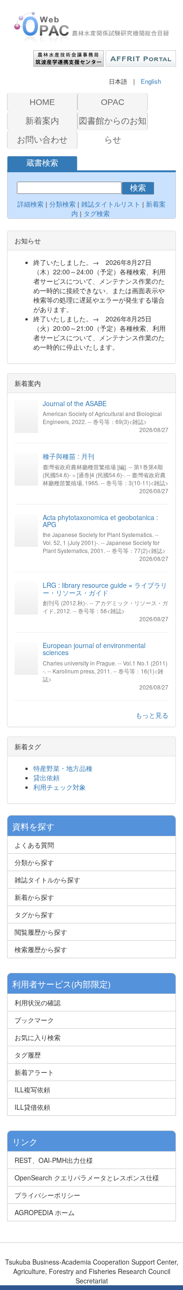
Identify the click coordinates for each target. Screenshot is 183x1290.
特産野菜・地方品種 (62, 768)
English (151, 81)
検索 (138, 188)
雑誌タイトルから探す (47, 879)
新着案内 (42, 121)
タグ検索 (98, 213)
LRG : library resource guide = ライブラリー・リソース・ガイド (105, 588)
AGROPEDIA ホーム (45, 1212)
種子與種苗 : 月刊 (68, 456)
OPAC (112, 102)
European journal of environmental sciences (94, 649)
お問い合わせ (42, 139)
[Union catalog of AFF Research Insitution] (91, 27)
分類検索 (62, 204)
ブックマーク (34, 1020)
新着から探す (34, 897)
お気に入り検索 (38, 1037)
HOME (42, 102)
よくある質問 (34, 844)
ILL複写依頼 (32, 1089)
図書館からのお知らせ (112, 123)
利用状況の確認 (38, 1002)
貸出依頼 (46, 777)
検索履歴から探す (41, 949)
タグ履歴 (28, 1054)
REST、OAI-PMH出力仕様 (54, 1160)
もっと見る (152, 715)
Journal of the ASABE (75, 403)
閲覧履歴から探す (41, 932)
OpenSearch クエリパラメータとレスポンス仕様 (87, 1177)
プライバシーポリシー (47, 1195)
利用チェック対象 (59, 787)
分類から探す (34, 862)
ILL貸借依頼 (32, 1107)
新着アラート (34, 1072)
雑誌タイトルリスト (109, 204)
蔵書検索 (42, 163)
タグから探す (34, 914)
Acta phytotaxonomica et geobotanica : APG (100, 521)
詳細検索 (30, 204)
